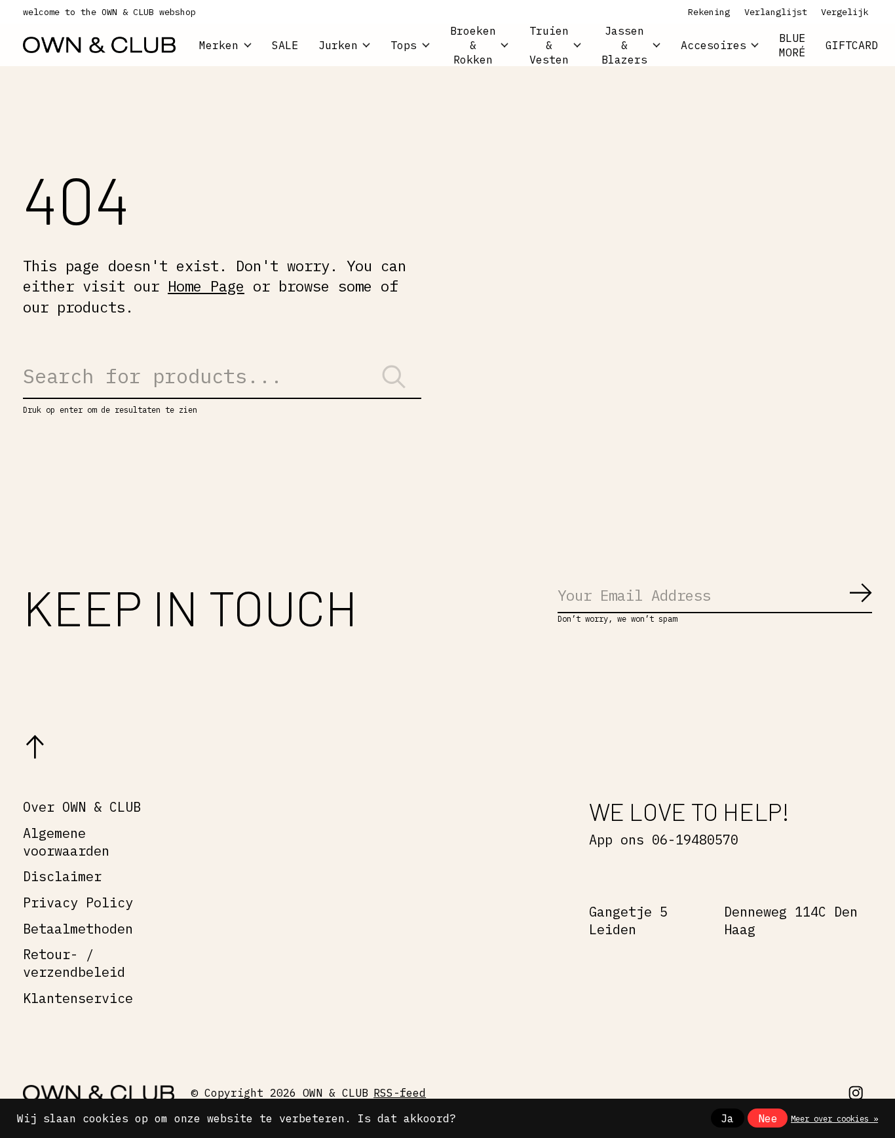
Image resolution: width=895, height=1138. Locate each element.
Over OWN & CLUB (82, 807)
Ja (727, 1118)
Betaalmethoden (78, 929)
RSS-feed (399, 1093)
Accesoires (713, 45)
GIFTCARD (852, 45)
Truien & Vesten (549, 45)
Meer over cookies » (834, 1118)
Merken (218, 45)
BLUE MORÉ (792, 45)
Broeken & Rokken (473, 45)
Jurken (338, 45)
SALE (285, 45)
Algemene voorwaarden (66, 842)
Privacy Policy (78, 902)
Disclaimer (62, 876)
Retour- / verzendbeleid (74, 963)
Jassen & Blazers (624, 45)
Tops (403, 45)
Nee (768, 1118)
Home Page (206, 285)
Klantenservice (78, 998)
